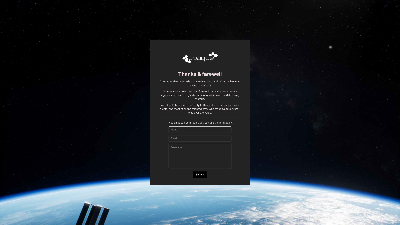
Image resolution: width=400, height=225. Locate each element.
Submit (200, 174)
